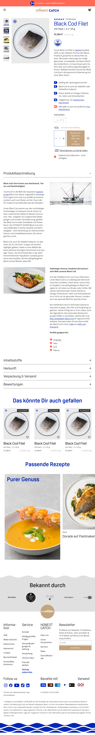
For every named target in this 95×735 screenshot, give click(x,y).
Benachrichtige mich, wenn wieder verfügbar (75, 138)
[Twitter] (23, 685)
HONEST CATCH (47, 626)
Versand (83, 679)
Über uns (45, 635)
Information (9, 626)
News (43, 651)
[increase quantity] (64, 138)
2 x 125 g (60, 120)
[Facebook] (11, 685)
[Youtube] (17, 685)
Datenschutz (9, 644)
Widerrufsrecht (10, 639)
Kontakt (25, 632)
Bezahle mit (49, 679)
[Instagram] (5, 685)
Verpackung (27, 653)
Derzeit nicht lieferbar (70, 127)
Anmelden (75, 648)
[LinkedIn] (28, 685)
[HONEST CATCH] (47, 9)
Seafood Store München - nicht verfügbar (72, 156)
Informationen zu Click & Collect (74, 150)
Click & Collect (28, 658)
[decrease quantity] (56, 138)
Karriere (44, 646)
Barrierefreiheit (10, 657)
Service (27, 625)
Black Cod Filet (14, 443)
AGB (5, 635)
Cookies (6, 653)
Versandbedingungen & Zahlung (28, 646)
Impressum (8, 648)
